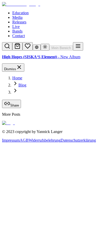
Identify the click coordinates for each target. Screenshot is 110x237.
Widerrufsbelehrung (45, 140)
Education (20, 13)
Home (17, 78)
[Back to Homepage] (55, 4)
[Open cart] (17, 46)
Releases (19, 22)
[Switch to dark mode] (45, 47)
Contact (18, 36)
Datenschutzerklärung (78, 140)
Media (17, 17)
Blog (22, 85)
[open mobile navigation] (78, 46)
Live (16, 26)
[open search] (7, 46)
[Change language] (37, 48)
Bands (17, 31)
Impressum (11, 140)
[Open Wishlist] (28, 46)
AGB (24, 140)
